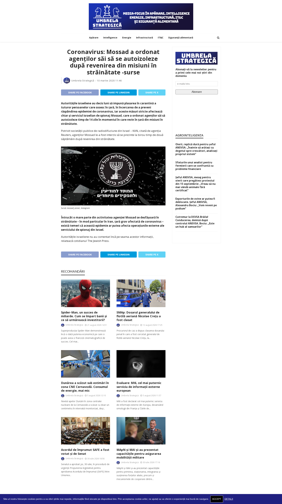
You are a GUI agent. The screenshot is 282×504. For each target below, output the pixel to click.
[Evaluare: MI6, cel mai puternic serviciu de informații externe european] (141, 364)
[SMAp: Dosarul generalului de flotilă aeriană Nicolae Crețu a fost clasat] (141, 293)
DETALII (229, 499)
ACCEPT (216, 499)
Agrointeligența (189, 135)
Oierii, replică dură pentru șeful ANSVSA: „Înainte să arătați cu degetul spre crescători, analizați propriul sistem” (196, 149)
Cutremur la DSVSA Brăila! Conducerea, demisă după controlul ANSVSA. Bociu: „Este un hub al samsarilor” (194, 221)
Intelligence (110, 37)
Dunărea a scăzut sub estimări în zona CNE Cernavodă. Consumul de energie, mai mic (85, 386)
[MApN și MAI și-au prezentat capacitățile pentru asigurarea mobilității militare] (141, 431)
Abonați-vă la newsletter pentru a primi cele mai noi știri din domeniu (195, 73)
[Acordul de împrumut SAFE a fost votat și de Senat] (85, 431)
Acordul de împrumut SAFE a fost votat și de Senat (85, 451)
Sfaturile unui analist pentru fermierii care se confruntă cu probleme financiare (194, 166)
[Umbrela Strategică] (141, 16)
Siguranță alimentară (180, 37)
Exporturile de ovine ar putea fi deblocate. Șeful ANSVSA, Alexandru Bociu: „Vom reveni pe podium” (196, 203)
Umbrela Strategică (82, 80)
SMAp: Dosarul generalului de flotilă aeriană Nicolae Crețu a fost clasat (139, 316)
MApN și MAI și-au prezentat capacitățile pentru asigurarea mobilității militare (139, 453)
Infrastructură (144, 37)
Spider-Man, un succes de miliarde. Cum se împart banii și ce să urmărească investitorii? (84, 316)
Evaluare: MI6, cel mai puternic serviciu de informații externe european (139, 386)
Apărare (93, 37)
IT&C (160, 37)
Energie (126, 37)
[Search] (218, 37)
